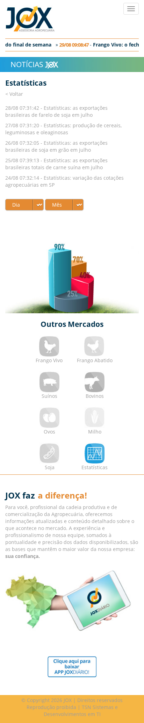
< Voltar (14, 94)
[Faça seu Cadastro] (72, 666)
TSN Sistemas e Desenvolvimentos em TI (81, 710)
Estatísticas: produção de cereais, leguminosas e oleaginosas (63, 129)
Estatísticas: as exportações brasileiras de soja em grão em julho (56, 146)
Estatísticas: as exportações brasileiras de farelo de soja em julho (56, 111)
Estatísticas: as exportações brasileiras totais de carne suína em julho (56, 164)
